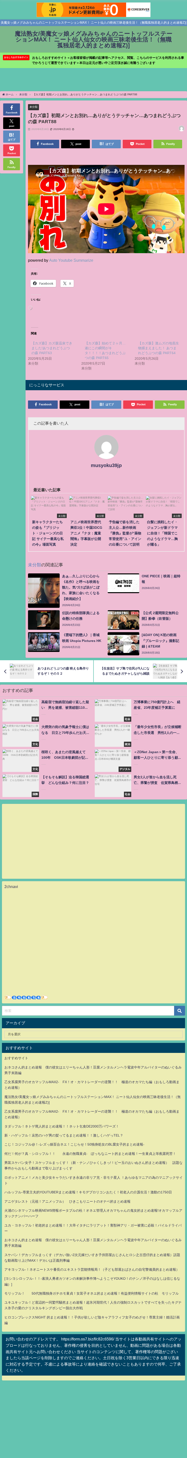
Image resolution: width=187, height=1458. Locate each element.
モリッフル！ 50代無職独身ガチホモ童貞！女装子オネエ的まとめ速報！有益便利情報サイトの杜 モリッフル (91, 1293)
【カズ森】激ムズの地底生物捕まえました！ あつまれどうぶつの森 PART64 (158, 348)
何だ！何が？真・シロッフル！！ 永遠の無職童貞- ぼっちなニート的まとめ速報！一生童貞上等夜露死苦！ (90, 1153)
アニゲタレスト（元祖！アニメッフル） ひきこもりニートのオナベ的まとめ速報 (67, 1201)
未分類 (33, 106)
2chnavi (11, 887)
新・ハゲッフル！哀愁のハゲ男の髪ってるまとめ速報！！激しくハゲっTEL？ (63, 1135)
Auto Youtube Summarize (71, 260)
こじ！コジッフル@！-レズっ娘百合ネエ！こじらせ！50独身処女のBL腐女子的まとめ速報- (74, 1144)
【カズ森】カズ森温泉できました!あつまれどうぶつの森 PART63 (51, 348)
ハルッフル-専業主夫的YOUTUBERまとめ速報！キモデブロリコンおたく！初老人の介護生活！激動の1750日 (88, 1192)
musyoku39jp (106, 465)
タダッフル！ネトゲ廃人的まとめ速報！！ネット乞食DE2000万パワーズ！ (61, 1126)
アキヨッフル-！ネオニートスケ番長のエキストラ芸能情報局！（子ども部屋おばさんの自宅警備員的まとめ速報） (91, 1269)
